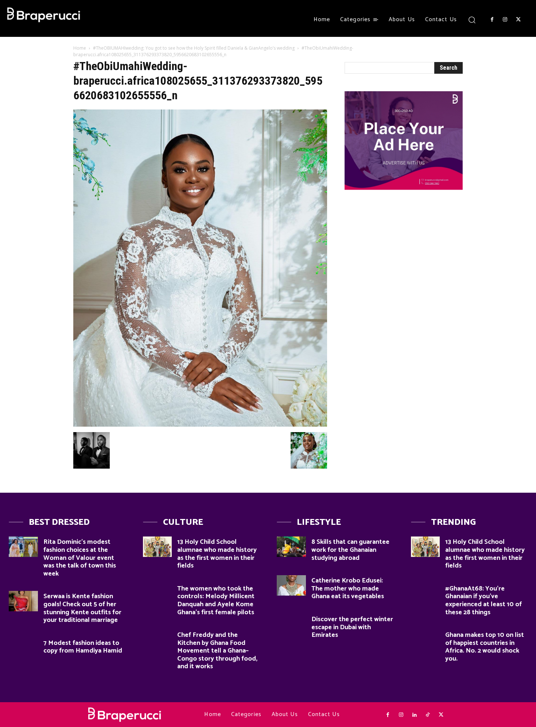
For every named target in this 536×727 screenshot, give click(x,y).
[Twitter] (518, 19)
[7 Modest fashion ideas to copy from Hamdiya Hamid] (23, 648)
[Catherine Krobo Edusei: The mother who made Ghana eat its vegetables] (291, 585)
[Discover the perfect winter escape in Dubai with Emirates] (291, 624)
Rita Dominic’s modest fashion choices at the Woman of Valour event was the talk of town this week (79, 557)
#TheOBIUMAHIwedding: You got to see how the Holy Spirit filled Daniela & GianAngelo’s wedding (194, 48)
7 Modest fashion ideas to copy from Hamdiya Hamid (82, 647)
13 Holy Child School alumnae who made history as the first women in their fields (217, 553)
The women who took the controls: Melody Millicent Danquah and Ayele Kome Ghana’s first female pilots (216, 600)
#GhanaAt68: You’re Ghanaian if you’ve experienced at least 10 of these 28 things (483, 600)
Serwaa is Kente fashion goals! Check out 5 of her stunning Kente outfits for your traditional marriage (82, 608)
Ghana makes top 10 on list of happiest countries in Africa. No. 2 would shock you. (484, 647)
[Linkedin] (414, 715)
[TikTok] (427, 715)
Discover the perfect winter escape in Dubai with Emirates (352, 627)
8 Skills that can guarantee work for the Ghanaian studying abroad (350, 549)
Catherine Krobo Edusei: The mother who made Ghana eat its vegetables (347, 588)
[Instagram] (505, 19)
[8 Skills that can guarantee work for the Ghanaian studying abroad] (291, 546)
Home (79, 48)
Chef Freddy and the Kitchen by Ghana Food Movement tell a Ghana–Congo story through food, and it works (217, 651)
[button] (472, 19)
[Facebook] (491, 19)
